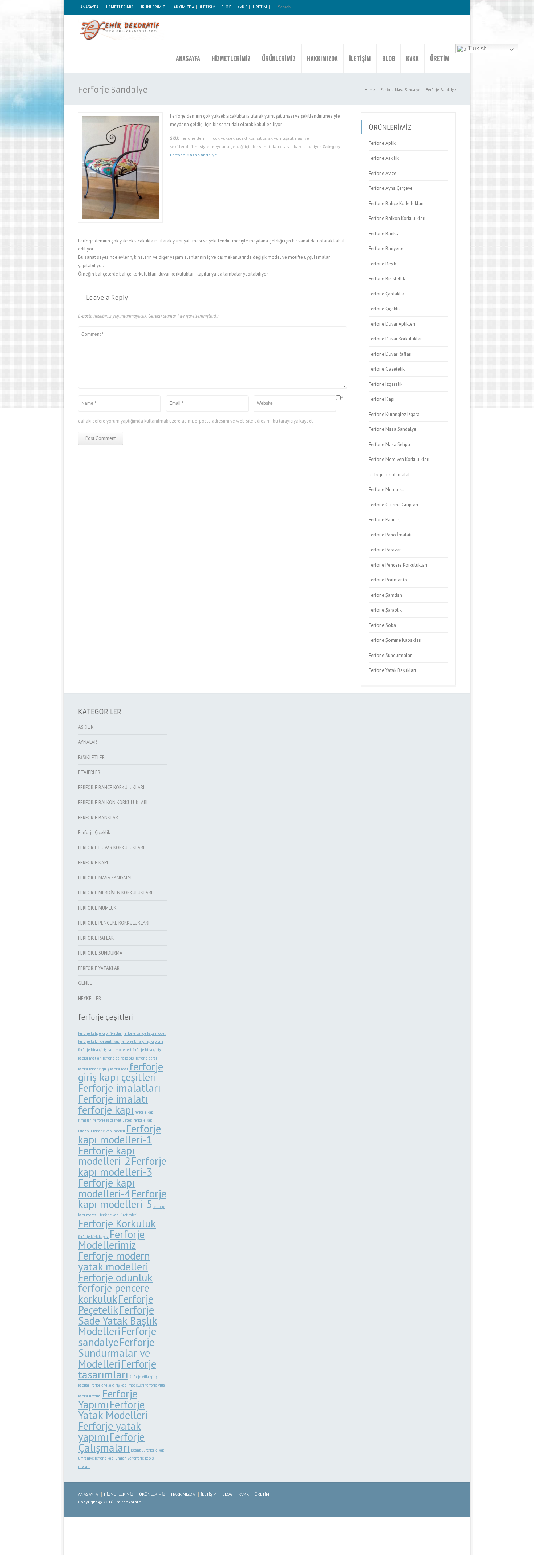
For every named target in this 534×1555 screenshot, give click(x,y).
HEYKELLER (89, 998)
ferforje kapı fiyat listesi (113, 1120)
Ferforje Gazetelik (387, 369)
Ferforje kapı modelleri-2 (106, 1155)
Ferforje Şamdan (385, 595)
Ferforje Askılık (384, 158)
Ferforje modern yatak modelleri (114, 1261)
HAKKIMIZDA (182, 6)
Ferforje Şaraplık (385, 610)
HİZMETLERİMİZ (119, 6)
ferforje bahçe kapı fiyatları (100, 1033)
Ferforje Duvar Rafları (390, 354)
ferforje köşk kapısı (93, 1236)
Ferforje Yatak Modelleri (113, 1409)
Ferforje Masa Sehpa (389, 444)
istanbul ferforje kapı (148, 1450)
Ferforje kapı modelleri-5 (122, 1199)
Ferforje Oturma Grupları (393, 505)
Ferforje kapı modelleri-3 (122, 1166)
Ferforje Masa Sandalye (193, 155)
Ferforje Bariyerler (387, 248)
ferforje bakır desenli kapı (99, 1041)
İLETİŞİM (207, 6)
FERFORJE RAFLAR (96, 938)
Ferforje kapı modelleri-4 (106, 1188)
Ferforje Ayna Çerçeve (391, 188)
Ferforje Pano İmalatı (390, 535)
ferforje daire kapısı (119, 1058)
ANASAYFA (89, 6)
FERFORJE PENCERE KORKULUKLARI (113, 923)
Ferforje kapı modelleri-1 (119, 1134)
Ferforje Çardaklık (386, 294)
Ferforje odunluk (115, 1277)
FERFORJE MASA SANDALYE (105, 878)
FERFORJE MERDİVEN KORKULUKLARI (115, 893)
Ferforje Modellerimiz (111, 1239)
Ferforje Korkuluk (117, 1223)
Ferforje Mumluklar (388, 489)
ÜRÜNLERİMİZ (152, 6)
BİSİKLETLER (91, 757)
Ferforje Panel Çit (386, 520)
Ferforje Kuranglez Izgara (394, 414)
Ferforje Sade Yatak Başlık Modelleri (117, 1320)
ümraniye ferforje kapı (96, 1458)
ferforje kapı (106, 1110)
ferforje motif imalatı (390, 475)
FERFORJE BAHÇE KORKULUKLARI (111, 787)
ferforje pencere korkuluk (113, 1293)
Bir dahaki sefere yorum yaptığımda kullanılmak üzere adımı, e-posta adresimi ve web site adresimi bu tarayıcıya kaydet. (212, 409)
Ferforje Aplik (382, 143)
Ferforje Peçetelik (115, 1304)
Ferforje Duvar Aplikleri (392, 324)
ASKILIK (86, 727)
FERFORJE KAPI (93, 863)
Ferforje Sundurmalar (390, 655)
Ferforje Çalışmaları (111, 1442)
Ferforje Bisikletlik (387, 279)
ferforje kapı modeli (109, 1131)
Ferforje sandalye (117, 1336)
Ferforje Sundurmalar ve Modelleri (116, 1353)
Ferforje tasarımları (117, 1369)
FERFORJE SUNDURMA (100, 953)
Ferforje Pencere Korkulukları (398, 565)
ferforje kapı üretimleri (118, 1214)
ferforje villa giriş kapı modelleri (118, 1385)
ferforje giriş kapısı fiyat (108, 1069)
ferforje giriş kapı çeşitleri (120, 1072)
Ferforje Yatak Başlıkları (392, 670)
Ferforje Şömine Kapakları (395, 640)
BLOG (226, 6)
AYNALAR (87, 742)
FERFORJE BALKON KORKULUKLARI (112, 802)
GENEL (85, 983)
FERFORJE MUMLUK (97, 908)
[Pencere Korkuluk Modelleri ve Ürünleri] (121, 29)
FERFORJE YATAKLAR (99, 968)
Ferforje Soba (382, 625)
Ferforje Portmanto (388, 580)
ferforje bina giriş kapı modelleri (104, 1049)
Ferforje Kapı (382, 399)
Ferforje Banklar (385, 233)
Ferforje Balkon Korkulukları (397, 218)
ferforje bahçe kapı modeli (145, 1033)
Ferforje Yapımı (107, 1399)
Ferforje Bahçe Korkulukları (396, 203)
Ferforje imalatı (113, 1099)
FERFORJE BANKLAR (98, 818)
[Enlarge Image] (120, 116)
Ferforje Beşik (382, 264)
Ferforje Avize (382, 173)
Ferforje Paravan (385, 550)
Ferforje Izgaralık (385, 384)
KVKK (242, 6)
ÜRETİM (260, 6)
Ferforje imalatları (119, 1088)
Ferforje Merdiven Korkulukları (399, 459)
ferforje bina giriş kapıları (142, 1041)
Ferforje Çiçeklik (385, 309)
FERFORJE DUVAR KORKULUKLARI (111, 848)
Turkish (476, 48)
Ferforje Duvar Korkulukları (396, 339)
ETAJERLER (89, 772)
